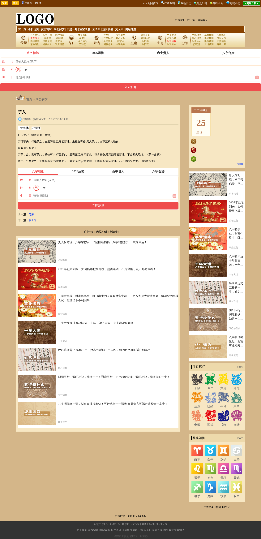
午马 (223, 406)
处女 (210, 477)
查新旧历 (186, 3)
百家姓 (120, 41)
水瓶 (223, 496)
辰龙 (197, 406)
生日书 (145, 41)
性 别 (8, 69)
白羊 (197, 459)
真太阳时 (201, 3)
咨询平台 (217, 3)
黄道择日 (82, 35)
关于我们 (81, 530)
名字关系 (120, 44)
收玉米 (33, 220)
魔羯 (210, 496)
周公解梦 (59, 29)
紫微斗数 (35, 44)
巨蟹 (236, 459)
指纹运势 (47, 41)
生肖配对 (171, 35)
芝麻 (31, 214)
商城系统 (234, 3)
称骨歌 (59, 38)
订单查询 (169, 3)
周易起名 (108, 44)
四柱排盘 (59, 35)
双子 (223, 459)
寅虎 (223, 388)
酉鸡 (210, 424)
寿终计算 (221, 44)
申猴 (197, 424)
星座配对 (145, 38)
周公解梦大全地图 (174, 530)
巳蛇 (210, 406)
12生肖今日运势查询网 (124, 530)
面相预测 (35, 41)
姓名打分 (108, 35)
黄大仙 (119, 29)
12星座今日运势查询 (150, 530)
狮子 (197, 477)
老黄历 (82, 38)
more (240, 366)
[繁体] (38, 3)
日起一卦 (72, 29)
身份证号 (221, 38)
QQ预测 (221, 35)
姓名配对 (108, 38)
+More (240, 163)
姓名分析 (120, 38)
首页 (29, 99)
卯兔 (236, 388)
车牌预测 (209, 35)
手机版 (28, 3)
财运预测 (209, 44)
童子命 (96, 29)
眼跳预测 (209, 41)
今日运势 (33, 29)
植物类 (27, 119)
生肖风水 (171, 44)
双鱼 (236, 496)
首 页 (22, 29)
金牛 (210, 459)
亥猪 (236, 424)
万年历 (82, 44)
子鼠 (197, 388)
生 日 (8, 77)
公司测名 (108, 41)
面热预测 (221, 41)
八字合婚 (47, 35)
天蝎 (236, 477)
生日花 (145, 44)
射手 (197, 496)
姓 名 (8, 61)
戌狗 (223, 424)
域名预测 (196, 38)
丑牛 (210, 388)
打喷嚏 (196, 44)
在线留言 (93, 530)
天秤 (223, 477)
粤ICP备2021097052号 (154, 524)
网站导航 (130, 29)
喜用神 (47, 38)
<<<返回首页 (150, 3)
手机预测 (196, 35)
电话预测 (209, 38)
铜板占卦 (47, 44)
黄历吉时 (46, 29)
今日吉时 (82, 41)
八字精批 (35, 35)
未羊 (236, 406)
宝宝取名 (84, 29)
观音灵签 (107, 29)
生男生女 (196, 41)
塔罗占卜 (59, 41)
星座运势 (145, 35)
